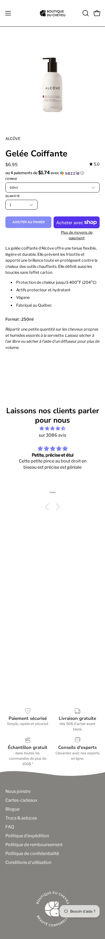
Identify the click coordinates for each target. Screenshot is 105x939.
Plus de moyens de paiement (77, 235)
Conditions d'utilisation (28, 862)
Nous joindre (18, 791)
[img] (94, 164)
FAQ (9, 826)
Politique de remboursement (33, 844)
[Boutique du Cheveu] (52, 13)
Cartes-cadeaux (21, 800)
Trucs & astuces (21, 818)
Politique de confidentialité (32, 853)
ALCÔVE (12, 138)
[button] (85, 13)
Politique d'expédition (27, 835)
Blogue (12, 809)
